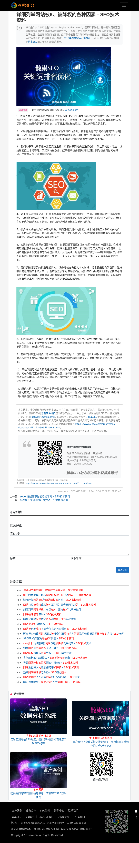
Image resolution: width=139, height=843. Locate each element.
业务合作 (31, 810)
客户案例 (17, 810)
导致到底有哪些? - (50, 662)
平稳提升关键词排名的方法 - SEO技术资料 (44, 500)
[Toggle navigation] (124, 5)
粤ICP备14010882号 (81, 828)
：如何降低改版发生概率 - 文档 (57, 643)
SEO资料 (45, 810)
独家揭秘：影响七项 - (57, 595)
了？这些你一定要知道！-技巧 (51, 677)
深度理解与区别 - (52, 599)
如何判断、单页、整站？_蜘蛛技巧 (52, 609)
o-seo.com (71, 109)
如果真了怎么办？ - (50, 648)
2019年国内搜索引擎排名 (77, 38)
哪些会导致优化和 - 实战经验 (49, 619)
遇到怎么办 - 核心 (44, 672)
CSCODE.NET (46, 816)
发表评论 (122, 569)
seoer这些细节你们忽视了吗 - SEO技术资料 (45, 496)
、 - (53, 590)
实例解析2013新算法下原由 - (55, 657)
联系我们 (73, 810)
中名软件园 (79, 816)
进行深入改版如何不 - (51, 667)
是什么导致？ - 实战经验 (47, 653)
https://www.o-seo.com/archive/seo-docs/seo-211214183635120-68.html (59, 483)
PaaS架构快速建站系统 (42, 416)
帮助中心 (59, 810)
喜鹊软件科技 (48, 413)
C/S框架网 (63, 816)
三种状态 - (43, 624)
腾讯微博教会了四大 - (52, 682)
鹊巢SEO (32, 41)
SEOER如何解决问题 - (48, 638)
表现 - (42, 614)
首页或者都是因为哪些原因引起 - (59, 604)
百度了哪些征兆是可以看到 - (55, 628)
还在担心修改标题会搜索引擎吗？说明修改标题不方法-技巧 (73, 633)
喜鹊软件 (30, 816)
